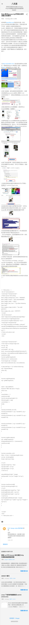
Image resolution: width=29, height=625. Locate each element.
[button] (27, 14)
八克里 (14, 4)
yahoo (4, 67)
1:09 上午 (10, 540)
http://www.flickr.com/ (9, 63)
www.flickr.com (10, 22)
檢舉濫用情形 (14, 621)
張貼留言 (5, 544)
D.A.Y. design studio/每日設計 (15, 528)
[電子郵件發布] (2, 522)
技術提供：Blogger (15, 618)
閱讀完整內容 (24, 571)
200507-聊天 (5, 576)
